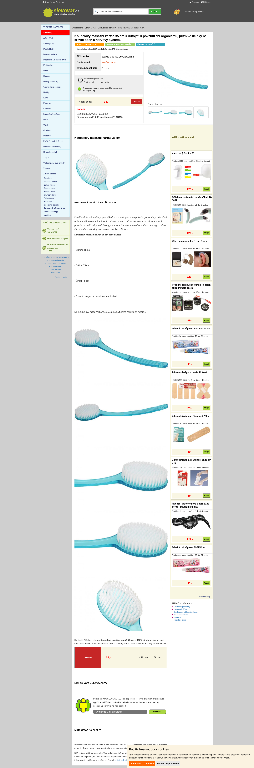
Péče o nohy (49, 191)
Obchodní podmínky (182, 607)
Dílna (45, 71)
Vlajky (46, 157)
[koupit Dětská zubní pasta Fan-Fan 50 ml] (191, 347)
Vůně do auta (55, 270)
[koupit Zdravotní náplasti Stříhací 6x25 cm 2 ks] (191, 478)
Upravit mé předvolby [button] (168, 763)
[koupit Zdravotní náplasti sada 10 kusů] (191, 391)
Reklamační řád (180, 609)
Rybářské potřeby (50, 152)
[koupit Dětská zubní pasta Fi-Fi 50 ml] (191, 566)
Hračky (46, 92)
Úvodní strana (50, 2)
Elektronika (48, 65)
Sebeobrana (49, 198)
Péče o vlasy (49, 188)
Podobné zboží (180, 620)
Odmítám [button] (149, 763)
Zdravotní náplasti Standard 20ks (190, 416)
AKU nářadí (48, 38)
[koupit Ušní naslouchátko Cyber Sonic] (191, 259)
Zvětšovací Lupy (51, 212)
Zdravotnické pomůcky (107, 28)
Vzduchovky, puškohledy (54, 163)
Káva (45, 98)
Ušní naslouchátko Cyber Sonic (189, 241)
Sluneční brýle (50, 195)
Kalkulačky (55, 273)
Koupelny (47, 103)
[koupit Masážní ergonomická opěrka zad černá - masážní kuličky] (191, 522)
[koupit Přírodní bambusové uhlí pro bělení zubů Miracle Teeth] (191, 303)
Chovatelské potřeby (52, 87)
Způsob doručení (181, 615)
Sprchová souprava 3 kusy (55, 263)
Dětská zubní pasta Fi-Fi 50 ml (188, 547)
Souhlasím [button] (136, 763)
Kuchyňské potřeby (51, 114)
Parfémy (47, 136)
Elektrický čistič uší (182, 153)
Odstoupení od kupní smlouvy (186, 612)
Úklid (45, 125)
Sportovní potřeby (51, 205)
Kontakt (61, 2)
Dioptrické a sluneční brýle (54, 60)
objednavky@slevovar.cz (126, 760)
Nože (45, 119)
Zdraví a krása (90, 28)
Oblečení (47, 130)
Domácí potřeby (50, 54)
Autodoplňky (48, 43)
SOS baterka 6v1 (55, 267)
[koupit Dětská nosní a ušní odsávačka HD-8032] (191, 215)
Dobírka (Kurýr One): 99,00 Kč (92, 114)
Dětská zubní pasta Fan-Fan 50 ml (191, 328)
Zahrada (46, 168)
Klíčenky (47, 109)
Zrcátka (47, 215)
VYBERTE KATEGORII (53, 27)
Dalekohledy (48, 49)
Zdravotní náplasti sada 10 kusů (190, 372)
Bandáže (48, 178)
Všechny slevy (204, 597)
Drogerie (46, 76)
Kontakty (177, 617)
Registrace (195, 2)
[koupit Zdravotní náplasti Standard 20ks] (191, 434)
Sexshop (48, 202)
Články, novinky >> (62, 277)
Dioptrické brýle (50, 181)
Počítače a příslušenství (53, 141)
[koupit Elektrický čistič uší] (191, 172)
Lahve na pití (49, 185)
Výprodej (47, 33)
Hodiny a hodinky (50, 81)
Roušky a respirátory (52, 147)
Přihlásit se (207, 2)
